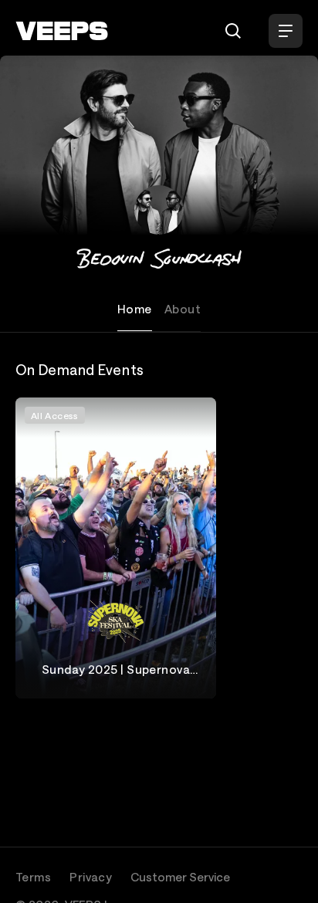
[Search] (233, 31)
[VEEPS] (61, 31)
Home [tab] (134, 309)
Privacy (90, 877)
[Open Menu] (286, 31)
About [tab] (182, 309)
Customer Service (180, 877)
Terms (33, 877)
